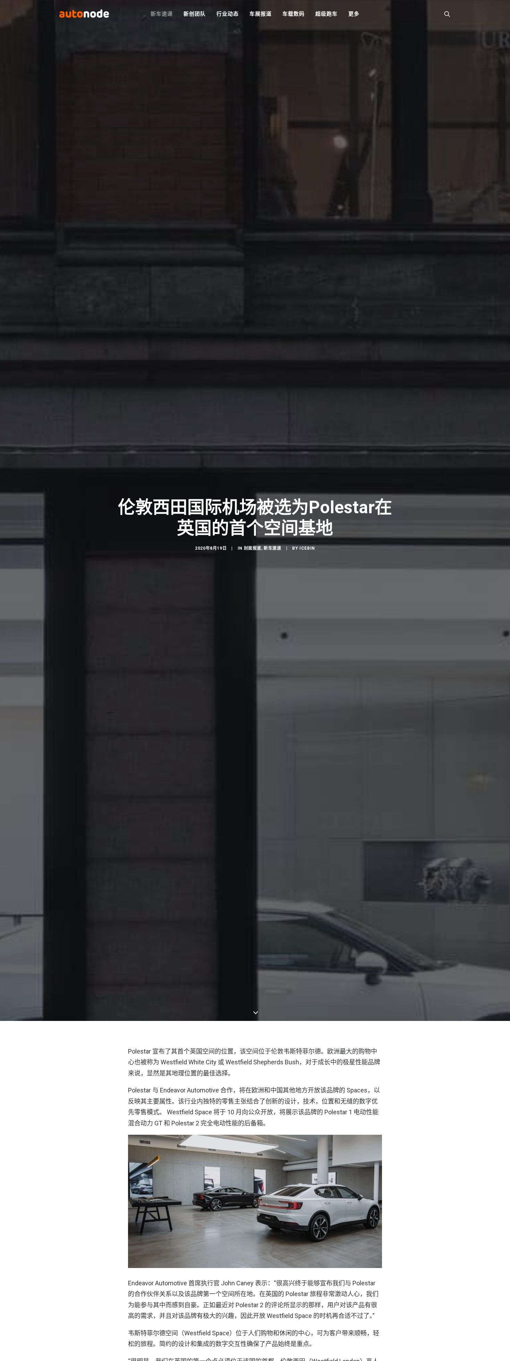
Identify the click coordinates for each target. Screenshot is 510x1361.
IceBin (307, 548)
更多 (353, 14)
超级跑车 (326, 14)
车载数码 (293, 14)
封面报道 (252, 548)
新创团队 (194, 14)
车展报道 (260, 14)
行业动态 (227, 14)
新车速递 (161, 14)
